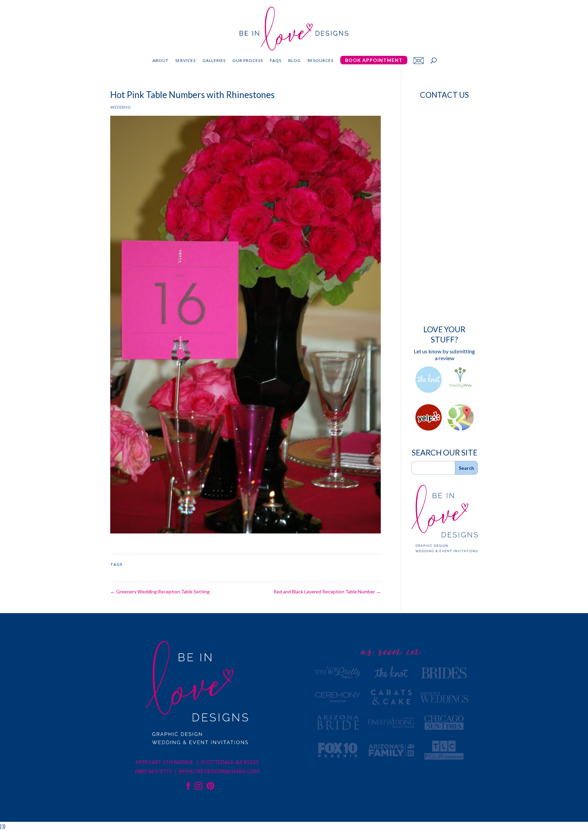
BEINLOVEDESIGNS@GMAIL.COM (219, 771)
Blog (294, 60)
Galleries (214, 60)
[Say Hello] (418, 60)
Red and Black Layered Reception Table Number (327, 591)
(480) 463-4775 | (156, 771)
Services (185, 60)
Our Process (247, 60)
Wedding (120, 107)
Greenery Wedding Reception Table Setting (160, 591)
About (160, 60)
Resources (320, 60)
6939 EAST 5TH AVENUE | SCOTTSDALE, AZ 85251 (197, 762)
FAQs (275, 60)
